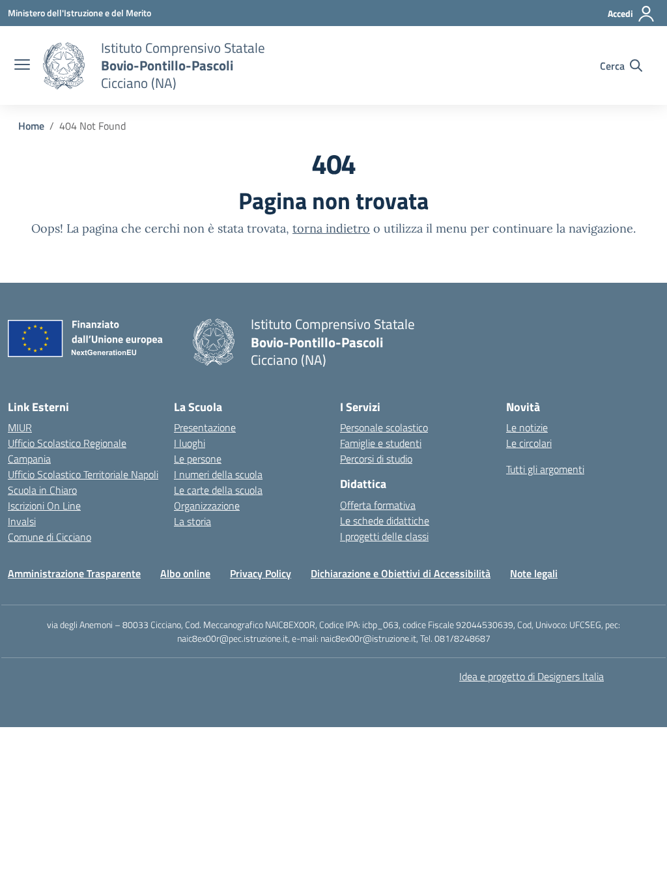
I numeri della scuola (218, 474)
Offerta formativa (378, 505)
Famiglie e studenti (380, 443)
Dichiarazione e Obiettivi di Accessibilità (400, 573)
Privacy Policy (260, 573)
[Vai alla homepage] (64, 65)
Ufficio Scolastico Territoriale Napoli (83, 474)
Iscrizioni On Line (44, 505)
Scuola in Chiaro (42, 490)
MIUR (20, 427)
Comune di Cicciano (49, 537)
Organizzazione (207, 505)
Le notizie (527, 427)
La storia (192, 521)
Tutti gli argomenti (545, 469)
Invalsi (22, 521)
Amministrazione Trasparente (74, 573)
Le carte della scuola (218, 490)
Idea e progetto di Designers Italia (531, 676)
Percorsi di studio (376, 459)
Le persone (197, 459)
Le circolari (529, 443)
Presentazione (205, 427)
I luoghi (189, 443)
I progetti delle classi (384, 536)
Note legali (534, 573)
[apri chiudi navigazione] (22, 66)
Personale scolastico (384, 427)
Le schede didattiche (384, 520)
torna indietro (331, 228)
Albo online (185, 573)
